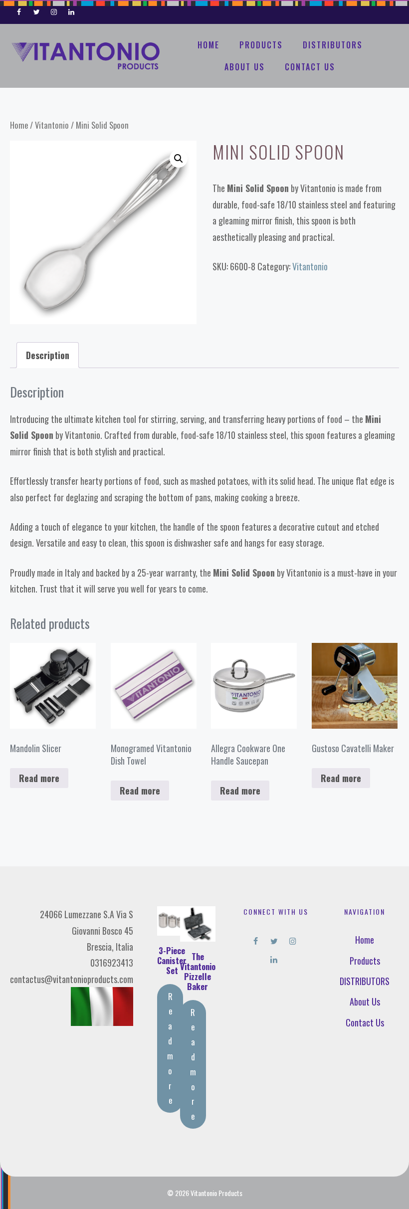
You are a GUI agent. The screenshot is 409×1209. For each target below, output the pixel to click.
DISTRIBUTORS (333, 45)
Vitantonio (52, 125)
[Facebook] (19, 10)
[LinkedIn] (71, 10)
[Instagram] (54, 10)
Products (261, 45)
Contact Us (310, 67)
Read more (39, 778)
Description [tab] (47, 355)
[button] (179, 159)
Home (208, 45)
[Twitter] (36, 10)
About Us (244, 67)
